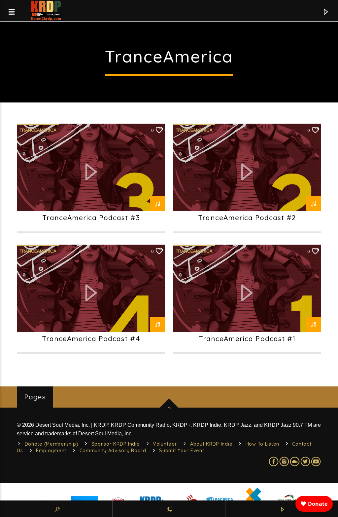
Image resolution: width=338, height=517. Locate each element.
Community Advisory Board (113, 451)
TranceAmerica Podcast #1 (247, 338)
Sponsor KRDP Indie (115, 444)
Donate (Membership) (52, 444)
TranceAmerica (37, 130)
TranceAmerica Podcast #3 (91, 217)
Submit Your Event (181, 451)
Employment (51, 451)
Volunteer (165, 444)
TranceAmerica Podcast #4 (91, 338)
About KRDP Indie (211, 444)
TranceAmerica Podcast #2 (247, 217)
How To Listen (262, 444)
